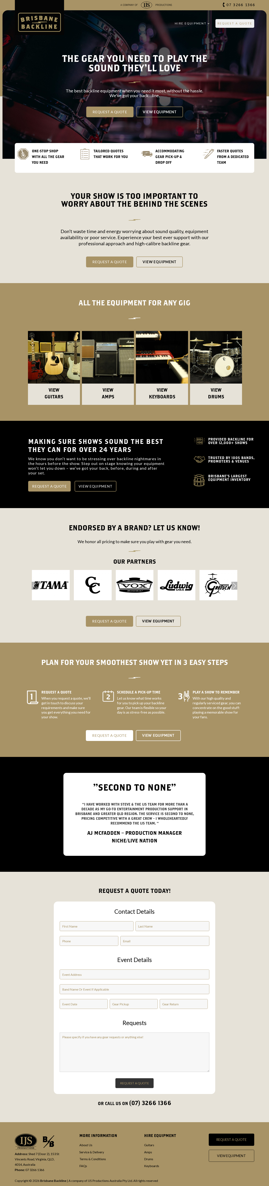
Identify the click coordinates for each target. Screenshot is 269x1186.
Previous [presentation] (35, 586)
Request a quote (109, 262)
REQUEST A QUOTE (109, 621)
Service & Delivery (91, 1152)
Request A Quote (234, 23)
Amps (148, 1152)
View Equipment (160, 112)
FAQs (83, 1166)
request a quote (49, 486)
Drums (148, 1159)
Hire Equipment (191, 23)
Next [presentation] (234, 586)
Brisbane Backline (53, 1180)
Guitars (149, 1145)
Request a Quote (110, 112)
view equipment (95, 486)
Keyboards (151, 1166)
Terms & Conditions (92, 1159)
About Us (85, 1145)
